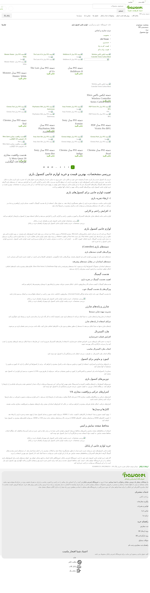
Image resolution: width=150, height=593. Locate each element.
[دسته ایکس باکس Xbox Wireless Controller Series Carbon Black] (98, 55)
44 (48, 167)
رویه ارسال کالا (143, 531)
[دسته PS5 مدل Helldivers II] (73, 54)
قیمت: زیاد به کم (103, 49)
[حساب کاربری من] (10, 8)
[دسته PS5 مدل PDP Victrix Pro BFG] (98, 108)
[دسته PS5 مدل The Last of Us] (44, 54)
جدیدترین (106, 42)
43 (52, 167)
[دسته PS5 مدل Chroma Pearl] (100, 136)
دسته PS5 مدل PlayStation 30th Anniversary (46, 128)
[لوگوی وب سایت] (134, 8)
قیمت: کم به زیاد (103, 46)
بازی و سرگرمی (94, 25)
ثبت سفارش (144, 526)
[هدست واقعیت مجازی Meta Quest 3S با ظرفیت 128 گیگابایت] (14, 138)
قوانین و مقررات (142, 506)
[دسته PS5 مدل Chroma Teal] (16, 106)
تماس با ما (145, 511)
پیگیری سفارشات (142, 501)
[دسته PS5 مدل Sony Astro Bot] (44, 136)
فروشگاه (104, 25)
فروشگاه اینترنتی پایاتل (90, 482)
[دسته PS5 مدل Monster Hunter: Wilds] (14, 55)
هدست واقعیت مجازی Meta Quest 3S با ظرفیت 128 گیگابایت (15, 158)
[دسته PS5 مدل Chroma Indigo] (72, 136)
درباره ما (145, 515)
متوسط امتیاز (104, 39)
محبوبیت (106, 35)
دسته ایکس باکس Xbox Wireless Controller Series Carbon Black (99, 98)
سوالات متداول (143, 540)
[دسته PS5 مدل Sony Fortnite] (72, 106)
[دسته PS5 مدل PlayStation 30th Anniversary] (42, 108)
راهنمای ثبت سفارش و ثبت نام (138, 545)
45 (44, 167)
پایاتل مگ (7, 16)
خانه (109, 25)
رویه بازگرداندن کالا (142, 536)
